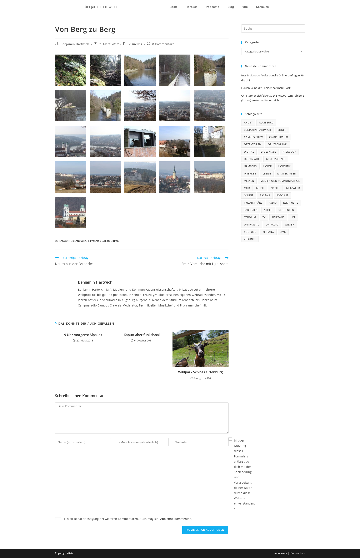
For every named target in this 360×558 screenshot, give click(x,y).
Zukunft (250, 239)
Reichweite (290, 202)
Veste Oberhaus (109, 240)
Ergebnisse (268, 151)
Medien (249, 181)
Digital (249, 151)
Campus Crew (253, 137)
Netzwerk (293, 188)
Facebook (289, 151)
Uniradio (272, 224)
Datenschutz (297, 553)
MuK (247, 188)
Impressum (280, 553)
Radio (273, 202)
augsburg (266, 122)
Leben (267, 173)
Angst (248, 122)
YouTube (250, 232)
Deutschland (277, 144)
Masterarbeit (286, 173)
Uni (293, 217)
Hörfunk (284, 166)
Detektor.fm (252, 144)
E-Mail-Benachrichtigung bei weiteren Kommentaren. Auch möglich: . (127, 519)
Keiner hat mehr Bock (277, 88)
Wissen (289, 224)
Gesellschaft (275, 159)
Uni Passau (251, 224)
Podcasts (212, 7)
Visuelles (135, 44)
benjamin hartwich (257, 130)
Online (248, 195)
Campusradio (278, 137)
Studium (250, 217)
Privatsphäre (253, 202)
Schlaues (262, 7)
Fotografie (252, 159)
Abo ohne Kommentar (175, 519)
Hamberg (250, 166)
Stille (268, 210)
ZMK (283, 232)
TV (264, 217)
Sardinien (251, 210)
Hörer (267, 166)
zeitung (268, 232)
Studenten (286, 210)
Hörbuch (192, 7)
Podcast (282, 195)
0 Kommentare (163, 44)
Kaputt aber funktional (142, 335)
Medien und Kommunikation (280, 181)
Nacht (275, 188)
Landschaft (81, 240)
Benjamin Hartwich (75, 44)
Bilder (282, 130)
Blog (231, 7)
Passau (94, 240)
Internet (250, 173)
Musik (260, 188)
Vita (245, 7)
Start (173, 7)
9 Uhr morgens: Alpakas (83, 335)
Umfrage (278, 217)
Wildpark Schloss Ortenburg (200, 372)
